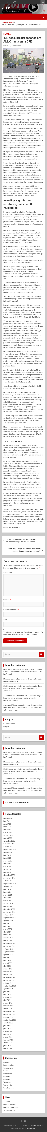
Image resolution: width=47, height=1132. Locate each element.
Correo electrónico (11, 610)
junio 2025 (7, 858)
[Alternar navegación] (5, 17)
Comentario (8, 572)
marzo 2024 (7, 901)
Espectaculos (8, 1065)
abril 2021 (7, 1000)
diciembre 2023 (9, 909)
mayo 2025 (7, 861)
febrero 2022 (8, 972)
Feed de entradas (9, 1105)
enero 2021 (7, 1009)
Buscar (41, 654)
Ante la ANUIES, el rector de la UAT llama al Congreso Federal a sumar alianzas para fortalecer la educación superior (23, 698)
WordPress (30, 1128)
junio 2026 (7, 824)
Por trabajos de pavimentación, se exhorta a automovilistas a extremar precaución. (24, 550)
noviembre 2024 (9, 878)
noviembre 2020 (9, 1014)
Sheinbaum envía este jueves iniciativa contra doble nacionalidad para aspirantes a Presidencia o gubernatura (22, 688)
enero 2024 (7, 906)
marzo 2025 (7, 867)
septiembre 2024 (9, 884)
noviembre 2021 (9, 980)
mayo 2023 (7, 929)
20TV (6, 8)
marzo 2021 (7, 1003)
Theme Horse (36, 1125)
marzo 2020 (7, 1037)
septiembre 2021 (9, 986)
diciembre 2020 (9, 1011)
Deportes (6, 1062)
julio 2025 (6, 855)
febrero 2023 (8, 938)
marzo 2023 (7, 935)
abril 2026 (7, 830)
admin (18, 46)
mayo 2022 (7, 963)
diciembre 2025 (9, 841)
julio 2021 (6, 992)
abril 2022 (7, 966)
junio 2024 (7, 892)
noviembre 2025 (9, 844)
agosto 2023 (8, 921)
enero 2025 (7, 872)
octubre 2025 (8, 847)
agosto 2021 (8, 989)
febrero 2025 (8, 869)
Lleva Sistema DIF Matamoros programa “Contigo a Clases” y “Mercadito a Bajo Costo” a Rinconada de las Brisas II (22, 671)
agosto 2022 (8, 955)
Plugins (6, 727)
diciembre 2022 (9, 943)
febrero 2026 (8, 835)
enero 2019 (7, 1048)
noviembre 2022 (9, 946)
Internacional (8, 1068)
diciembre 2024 (9, 875)
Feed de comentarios (11, 1107)
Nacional (7, 34)
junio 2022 (7, 960)
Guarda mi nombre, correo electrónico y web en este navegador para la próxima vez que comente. (23, 633)
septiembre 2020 (9, 1020)
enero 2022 (7, 975)
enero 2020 (7, 1043)
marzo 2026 (7, 832)
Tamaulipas (7, 1082)
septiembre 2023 (9, 918)
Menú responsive (42, 2)
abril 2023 (7, 932)
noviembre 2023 (9, 912)
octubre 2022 (8, 949)
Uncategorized (8, 1088)
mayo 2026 (7, 827)
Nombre (7, 600)
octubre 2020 (8, 1017)
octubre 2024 (8, 881)
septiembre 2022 (9, 952)
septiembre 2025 (9, 850)
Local (5, 1071)
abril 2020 (7, 1034)
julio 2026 (6, 821)
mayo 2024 (7, 895)
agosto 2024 (8, 886)
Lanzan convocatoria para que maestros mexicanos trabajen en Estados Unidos (21, 540)
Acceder (6, 1102)
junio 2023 (7, 926)
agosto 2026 (8, 818)
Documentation (9, 724)
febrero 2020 (8, 1040)
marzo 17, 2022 (9, 46)
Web (5, 620)
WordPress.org (9, 1110)
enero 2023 (7, 940)
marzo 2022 (7, 969)
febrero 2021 (8, 1006)
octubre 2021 (8, 983)
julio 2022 (6, 957)
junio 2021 (7, 994)
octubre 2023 (8, 915)
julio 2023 (6, 923)
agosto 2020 (8, 1023)
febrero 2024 (8, 904)
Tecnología (7, 1085)
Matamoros (7, 1074)
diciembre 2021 (9, 977)
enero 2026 (7, 838)
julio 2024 (6, 889)
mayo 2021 (7, 997)
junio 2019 (7, 1046)
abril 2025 (7, 864)
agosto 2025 (8, 852)
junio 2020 (7, 1029)
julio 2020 (6, 1026)
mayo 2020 (7, 1031)
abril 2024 (7, 898)
